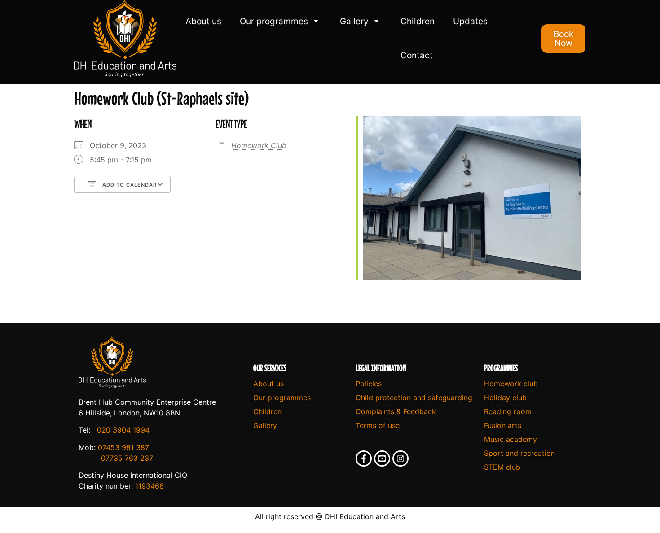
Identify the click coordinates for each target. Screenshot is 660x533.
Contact (416, 55)
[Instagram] (400, 458)
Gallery (354, 21)
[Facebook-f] (364, 458)
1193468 (149, 485)
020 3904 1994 (123, 429)
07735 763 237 (127, 458)
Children (417, 21)
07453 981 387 (123, 447)
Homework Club (258, 145)
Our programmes (274, 21)
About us (203, 21)
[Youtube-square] (382, 458)
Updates (470, 21)
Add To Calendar (129, 185)
